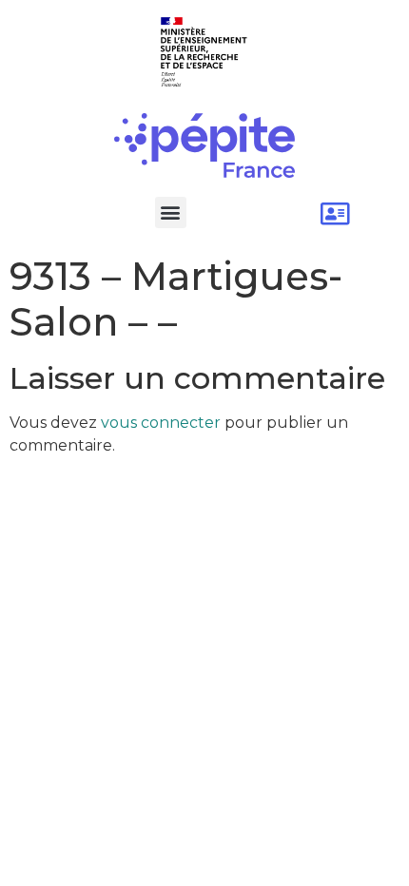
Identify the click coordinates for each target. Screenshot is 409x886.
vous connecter (161, 423)
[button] (170, 212)
